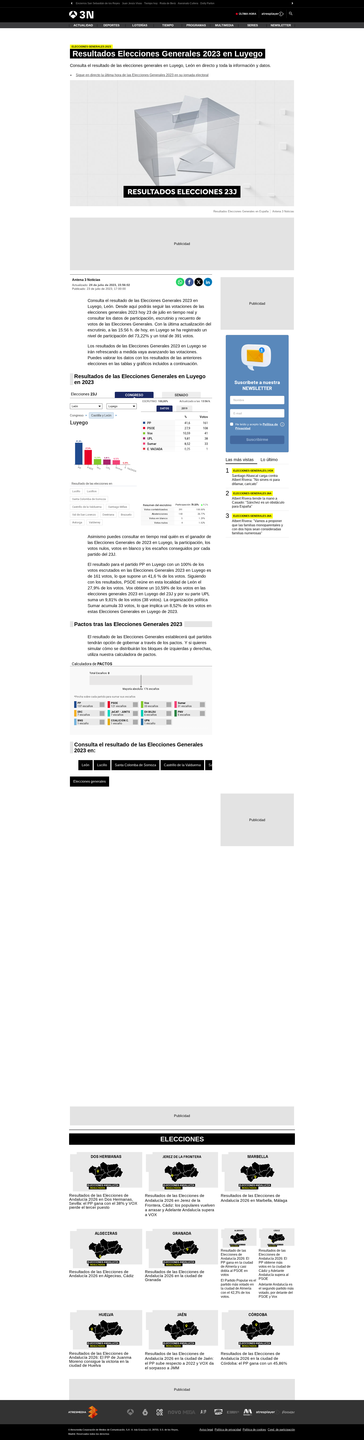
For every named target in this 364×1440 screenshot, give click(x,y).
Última (247, 13)
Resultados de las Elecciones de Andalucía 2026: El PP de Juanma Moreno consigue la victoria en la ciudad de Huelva (100, 1359)
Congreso (77, 415)
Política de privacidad (228, 1429)
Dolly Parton (207, 3)
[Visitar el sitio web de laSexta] (145, 1412)
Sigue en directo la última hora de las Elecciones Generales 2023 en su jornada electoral (142, 75)
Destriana (108, 514)
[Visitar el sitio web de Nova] (174, 1412)
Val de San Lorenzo (84, 514)
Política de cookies (254, 1429)
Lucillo (76, 491)
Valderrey (94, 522)
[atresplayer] (273, 14)
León (85, 765)
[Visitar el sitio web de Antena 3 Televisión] (130, 1412)
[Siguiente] (292, 3)
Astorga (77, 522)
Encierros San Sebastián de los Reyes (98, 3)
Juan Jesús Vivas (132, 3)
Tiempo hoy (151, 3)
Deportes (111, 25)
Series (252, 25)
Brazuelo (126, 514)
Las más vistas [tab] (240, 459)
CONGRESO (134, 395)
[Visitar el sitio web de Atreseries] (203, 1412)
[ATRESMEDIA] (83, 1412)
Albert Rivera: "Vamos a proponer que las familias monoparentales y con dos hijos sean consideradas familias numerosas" (257, 527)
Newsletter (281, 25)
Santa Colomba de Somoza (89, 499)
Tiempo (168, 25)
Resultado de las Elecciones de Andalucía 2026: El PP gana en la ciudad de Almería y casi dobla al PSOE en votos (237, 1262)
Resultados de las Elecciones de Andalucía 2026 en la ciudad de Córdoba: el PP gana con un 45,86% (254, 1358)
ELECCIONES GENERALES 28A (252, 493)
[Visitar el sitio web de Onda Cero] (218, 1412)
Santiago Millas (117, 506)
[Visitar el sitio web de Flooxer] (288, 1412)
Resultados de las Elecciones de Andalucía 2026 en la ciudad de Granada (174, 1276)
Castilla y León (101, 415)
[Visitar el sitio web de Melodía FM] (247, 1412)
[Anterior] (71, 3)
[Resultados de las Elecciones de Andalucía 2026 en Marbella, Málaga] (258, 1172)
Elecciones (182, 1139)
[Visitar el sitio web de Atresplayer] (268, 1412)
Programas (196, 25)
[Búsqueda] (290, 14)
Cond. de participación (281, 1429)
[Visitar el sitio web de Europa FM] (233, 1412)
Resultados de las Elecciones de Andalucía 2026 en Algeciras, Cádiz (101, 1274)
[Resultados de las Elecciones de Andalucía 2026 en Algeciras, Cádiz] (106, 1249)
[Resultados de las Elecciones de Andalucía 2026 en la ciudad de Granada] (182, 1249)
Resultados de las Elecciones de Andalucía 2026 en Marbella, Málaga (254, 1198)
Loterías (139, 25)
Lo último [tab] (269, 459)
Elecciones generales (89, 781)
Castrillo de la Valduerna (87, 506)
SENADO (181, 395)
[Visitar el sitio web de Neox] (159, 1412)
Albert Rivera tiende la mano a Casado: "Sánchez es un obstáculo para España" (258, 502)
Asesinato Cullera (188, 3)
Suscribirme (257, 439)
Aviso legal (206, 1429)
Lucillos (91, 491)
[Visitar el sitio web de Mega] (189, 1412)
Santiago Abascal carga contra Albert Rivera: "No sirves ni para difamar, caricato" (256, 479)
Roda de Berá (168, 3)
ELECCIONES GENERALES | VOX (253, 470)
